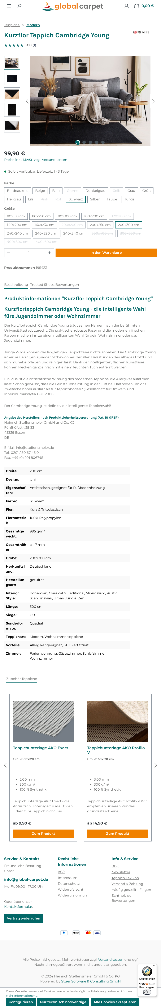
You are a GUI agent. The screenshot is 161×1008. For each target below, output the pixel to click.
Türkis (129, 199)
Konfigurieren (21, 1002)
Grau (131, 191)
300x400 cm (104, 234)
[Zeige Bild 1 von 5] (77, 142)
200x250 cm (100, 225)
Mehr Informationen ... (22, 996)
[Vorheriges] (27, 101)
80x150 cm (16, 216)
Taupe (112, 199)
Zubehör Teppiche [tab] (21, 679)
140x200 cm (17, 225)
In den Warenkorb (106, 253)
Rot (59, 200)
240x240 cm (17, 233)
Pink (46, 200)
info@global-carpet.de (26, 879)
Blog (115, 866)
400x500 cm (19, 242)
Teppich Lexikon (125, 878)
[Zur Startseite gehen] (73, 7)
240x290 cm (45, 233)
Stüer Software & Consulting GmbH (91, 981)
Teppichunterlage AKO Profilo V (116, 750)
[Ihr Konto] (127, 6)
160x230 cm (45, 225)
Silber (95, 199)
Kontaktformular (18, 907)
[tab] (16, 285)
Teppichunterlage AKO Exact (40, 748)
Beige (40, 191)
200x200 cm (74, 225)
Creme (74, 191)
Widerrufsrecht (70, 889)
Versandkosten (110, 960)
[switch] (147, 992)
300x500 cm (132, 234)
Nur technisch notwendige (63, 1002)
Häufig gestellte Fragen (131, 890)
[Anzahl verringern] (8, 253)
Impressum (67, 878)
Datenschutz (69, 884)
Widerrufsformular (73, 895)
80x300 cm (67, 216)
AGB (61, 872)
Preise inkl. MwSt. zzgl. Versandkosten (35, 160)
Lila (31, 199)
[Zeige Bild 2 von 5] (84, 142)
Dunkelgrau (95, 191)
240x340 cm (73, 233)
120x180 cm (123, 217)
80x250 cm (41, 216)
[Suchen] (19, 6)
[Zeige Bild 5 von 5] (103, 142)
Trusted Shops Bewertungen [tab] (54, 285)
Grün (146, 191)
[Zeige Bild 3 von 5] (90, 142)
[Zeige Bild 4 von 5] (96, 142)
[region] (80, 101)
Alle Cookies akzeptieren (114, 1002)
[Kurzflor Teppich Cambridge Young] (90, 101)
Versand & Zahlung (127, 884)
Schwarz (76, 199)
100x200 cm (94, 216)
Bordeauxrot (17, 191)
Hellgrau (14, 199)
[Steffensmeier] (145, 37)
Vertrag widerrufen (23, 918)
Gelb (118, 191)
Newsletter (121, 872)
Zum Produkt (43, 834)
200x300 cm (128, 225)
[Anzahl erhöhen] (49, 253)
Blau (56, 191)
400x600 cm (48, 242)
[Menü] (9, 6)
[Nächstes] (153, 101)
